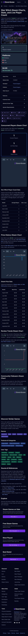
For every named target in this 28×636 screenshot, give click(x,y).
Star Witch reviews (6, 341)
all (13, 159)
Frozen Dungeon (16, 83)
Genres (3, 591)
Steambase (16, 612)
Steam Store (11, 488)
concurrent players (12, 21)
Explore (4, 625)
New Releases (18, 579)
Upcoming (17, 582)
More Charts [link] (17, 118)
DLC (3, 574)
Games (5, 6)
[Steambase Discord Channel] (14, 622)
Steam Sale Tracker (20, 591)
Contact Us (22, 633)
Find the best (13, 559)
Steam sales (17, 284)
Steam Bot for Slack (7, 616)
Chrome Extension (6, 611)
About (17, 633)
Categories (4, 594)
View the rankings (13, 545)
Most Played (18, 574)
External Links (6, 99)
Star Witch (11, 6)
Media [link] (10, 118)
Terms (8, 633)
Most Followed (18, 576)
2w (4, 159)
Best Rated (17, 571)
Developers (4, 599)
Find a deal (13, 516)
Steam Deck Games (20, 584)
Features (5, 95)
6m (7, 251)
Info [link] (4, 118)
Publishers (4, 602)
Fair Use (13, 633)
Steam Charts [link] (6, 112)
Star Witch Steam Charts (21, 6)
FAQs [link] (5, 121)
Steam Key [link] (6, 115)
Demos (3, 576)
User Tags (4, 596)
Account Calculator (7, 622)
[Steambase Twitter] (19, 622)
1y (10, 159)
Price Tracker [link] (22, 112)
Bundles (4, 579)
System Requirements (8, 107)
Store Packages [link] (21, 115)
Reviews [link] (14, 112)
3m (7, 159)
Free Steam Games (19, 598)
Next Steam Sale (6, 619)
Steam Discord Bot (6, 614)
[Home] (1, 6)
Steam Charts (5, 582)
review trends (20, 21)
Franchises (4, 604)
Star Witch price (9, 245)
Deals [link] (13, 115)
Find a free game (13, 530)
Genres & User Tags (8, 103)
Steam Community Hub (8, 491)
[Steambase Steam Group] (17, 622)
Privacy (4, 633)
